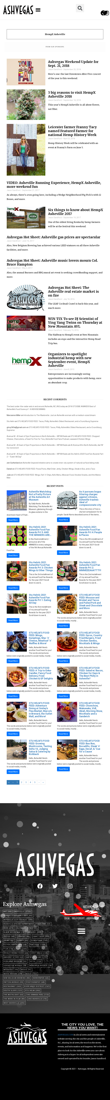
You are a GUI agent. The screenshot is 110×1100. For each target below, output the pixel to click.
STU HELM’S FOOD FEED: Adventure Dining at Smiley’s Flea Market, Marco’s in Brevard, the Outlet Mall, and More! (40, 710)
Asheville (23, 911)
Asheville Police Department (22, 924)
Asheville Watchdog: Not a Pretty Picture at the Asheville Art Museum (40, 495)
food (21, 949)
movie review (13, 974)
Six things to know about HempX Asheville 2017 (75, 212)
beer (9, 928)
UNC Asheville (37, 999)
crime (9, 940)
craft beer (41, 936)
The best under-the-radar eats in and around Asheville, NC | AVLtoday (36, 406)
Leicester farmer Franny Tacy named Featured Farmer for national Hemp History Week (72, 131)
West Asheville (14, 1003)
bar (47, 924)
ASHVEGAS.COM (65, 1035)
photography (35, 982)
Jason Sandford (55, 69)
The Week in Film (14, 999)
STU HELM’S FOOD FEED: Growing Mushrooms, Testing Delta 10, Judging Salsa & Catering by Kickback (40, 747)
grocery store (13, 957)
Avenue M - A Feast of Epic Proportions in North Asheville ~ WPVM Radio (37, 436)
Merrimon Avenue (41, 965)
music (31, 974)
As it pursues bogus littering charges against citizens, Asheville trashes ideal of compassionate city (90, 498)
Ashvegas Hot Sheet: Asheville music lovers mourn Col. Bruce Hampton (52, 263)
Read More (13, 520)
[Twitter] (55, 886)
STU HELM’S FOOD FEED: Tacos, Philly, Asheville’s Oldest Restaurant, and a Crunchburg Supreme (57, 421)
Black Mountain (14, 932)
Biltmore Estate (27, 928)
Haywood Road (36, 957)
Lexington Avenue (15, 965)
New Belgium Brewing (17, 978)
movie (26, 970)
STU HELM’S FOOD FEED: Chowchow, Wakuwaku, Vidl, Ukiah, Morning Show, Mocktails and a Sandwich (90, 710)
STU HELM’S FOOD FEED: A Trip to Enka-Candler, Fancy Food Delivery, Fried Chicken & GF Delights (41, 673)
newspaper (41, 978)
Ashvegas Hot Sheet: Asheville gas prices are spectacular (53, 237)
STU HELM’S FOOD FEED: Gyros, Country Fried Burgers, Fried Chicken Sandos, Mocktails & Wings (90, 638)
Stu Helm (10, 421)
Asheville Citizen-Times (18, 915)
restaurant (12, 986)
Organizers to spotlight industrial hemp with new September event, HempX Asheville (69, 360)
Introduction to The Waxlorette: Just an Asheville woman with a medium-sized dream (60, 415)
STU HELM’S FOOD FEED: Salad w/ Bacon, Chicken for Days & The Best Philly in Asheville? (91, 673)
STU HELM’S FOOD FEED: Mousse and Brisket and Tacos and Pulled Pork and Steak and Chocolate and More (90, 601)
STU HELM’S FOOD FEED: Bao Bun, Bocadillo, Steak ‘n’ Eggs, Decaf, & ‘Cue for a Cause (89, 746)
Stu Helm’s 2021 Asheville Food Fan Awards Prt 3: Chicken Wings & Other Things (41, 566)
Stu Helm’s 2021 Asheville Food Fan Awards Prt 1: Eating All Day (40, 598)
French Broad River (16, 953)
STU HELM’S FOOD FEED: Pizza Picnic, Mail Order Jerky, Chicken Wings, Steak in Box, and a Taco (55, 469)
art (8, 911)
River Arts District (37, 986)
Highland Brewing (15, 961)
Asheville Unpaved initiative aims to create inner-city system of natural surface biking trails (61, 463)
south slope (13, 990)
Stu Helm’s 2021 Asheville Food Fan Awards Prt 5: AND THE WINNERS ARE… (40, 530)
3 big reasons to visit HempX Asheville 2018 (72, 95)
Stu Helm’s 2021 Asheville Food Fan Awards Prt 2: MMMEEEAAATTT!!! (90, 566)
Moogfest (11, 970)
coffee (9, 936)
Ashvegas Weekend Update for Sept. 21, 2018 (73, 64)
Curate (22, 940)
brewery (35, 932)
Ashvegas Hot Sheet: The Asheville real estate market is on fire (73, 291)
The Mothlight (13, 995)
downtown (39, 940)
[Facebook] (39, 886)
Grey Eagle (39, 953)
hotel (35, 961)
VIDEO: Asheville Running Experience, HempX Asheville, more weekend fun (54, 185)
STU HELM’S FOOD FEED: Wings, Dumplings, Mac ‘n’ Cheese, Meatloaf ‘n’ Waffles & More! (40, 638)
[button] (38, 10)
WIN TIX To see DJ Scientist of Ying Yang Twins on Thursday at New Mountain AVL (75, 323)
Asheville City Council (18, 920)
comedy (24, 936)
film (9, 949)
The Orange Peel (37, 995)
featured (38, 945)
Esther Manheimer (15, 945)
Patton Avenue (13, 982)
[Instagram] (106, 13)
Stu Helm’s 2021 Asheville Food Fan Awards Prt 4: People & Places (90, 530)
